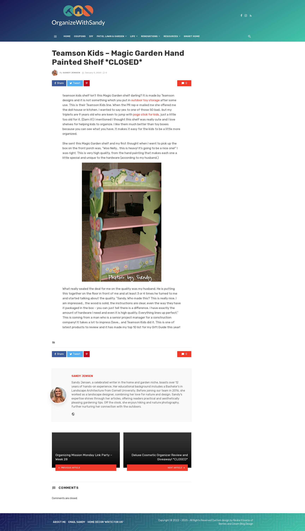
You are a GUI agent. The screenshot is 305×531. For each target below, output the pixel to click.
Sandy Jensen (71, 72)
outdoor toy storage (145, 100)
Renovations (149, 36)
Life (132, 36)
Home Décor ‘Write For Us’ (105, 522)
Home (67, 36)
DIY (91, 36)
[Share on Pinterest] (87, 83)
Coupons (80, 36)
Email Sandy (76, 522)
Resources (171, 36)
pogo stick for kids (146, 114)
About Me (59, 522)
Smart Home (192, 36)
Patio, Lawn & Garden (110, 36)
